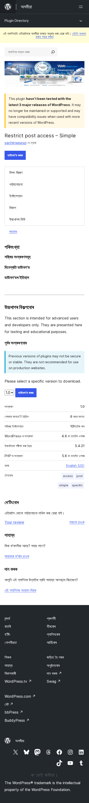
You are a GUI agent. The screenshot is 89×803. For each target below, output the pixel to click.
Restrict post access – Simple (40, 135)
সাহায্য (13, 231)
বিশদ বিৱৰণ (15, 172)
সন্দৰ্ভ (7, 618)
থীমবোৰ (51, 626)
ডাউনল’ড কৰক (15, 155)
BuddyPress (17, 720)
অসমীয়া (19, 741)
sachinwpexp (15, 143)
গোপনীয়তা (11, 642)
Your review (14, 522)
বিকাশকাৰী (10, 673)
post (79, 476)
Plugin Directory (17, 20)
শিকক (8, 657)
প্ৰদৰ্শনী (51, 618)
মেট (9, 704)
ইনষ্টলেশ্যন (15, 196)
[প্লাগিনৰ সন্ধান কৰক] (53, 52)
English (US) (75, 465)
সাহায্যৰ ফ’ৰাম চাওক (17, 556)
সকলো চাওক (76, 522)
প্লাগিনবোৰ (53, 634)
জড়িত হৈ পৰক (55, 657)
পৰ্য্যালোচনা (16, 184)
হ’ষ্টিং (7, 634)
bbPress (14, 712)
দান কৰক (54, 673)
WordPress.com (20, 696)
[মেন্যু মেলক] (81, 7)
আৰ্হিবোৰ (52, 642)
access (68, 476)
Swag (54, 681)
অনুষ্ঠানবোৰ (53, 665)
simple (63, 485)
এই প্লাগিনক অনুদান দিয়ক (20, 590)
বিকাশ (12, 207)
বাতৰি (8, 626)
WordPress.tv (18, 681)
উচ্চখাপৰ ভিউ (17, 219)
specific (77, 485)
